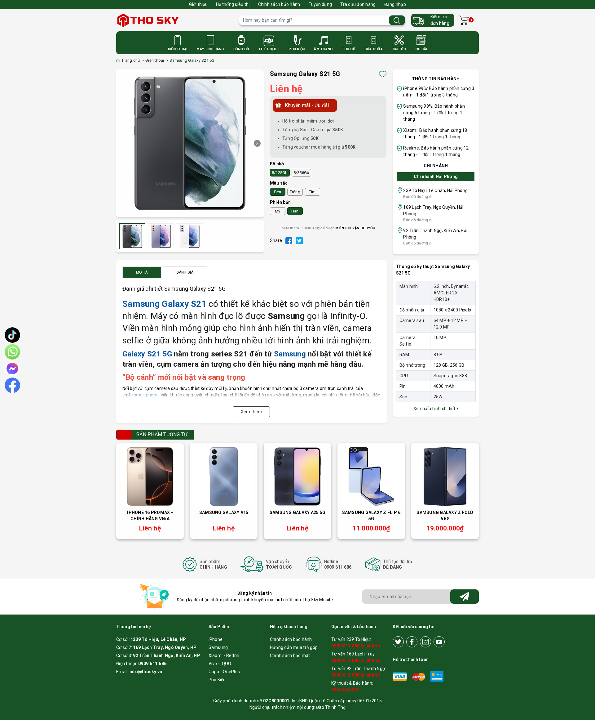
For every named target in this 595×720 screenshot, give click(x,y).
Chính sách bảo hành (279, 4)
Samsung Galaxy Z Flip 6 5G (371, 515)
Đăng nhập (395, 4)
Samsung (290, 354)
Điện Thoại (177, 49)
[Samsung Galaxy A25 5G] (297, 476)
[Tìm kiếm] (397, 20)
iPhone (216, 639)
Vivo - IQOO (220, 663)
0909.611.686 (152, 663)
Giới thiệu (198, 4)
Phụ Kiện (297, 49)
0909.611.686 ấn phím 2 (356, 660)
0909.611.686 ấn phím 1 (356, 645)
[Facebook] (411, 641)
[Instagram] (425, 641)
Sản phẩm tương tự (161, 434)
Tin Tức (399, 49)
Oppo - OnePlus (224, 671)
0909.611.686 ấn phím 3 (356, 675)
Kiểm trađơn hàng (439, 20)
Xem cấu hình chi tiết (434, 408)
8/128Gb (280, 172)
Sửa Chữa (373, 49)
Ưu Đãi (421, 49)
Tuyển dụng (320, 4)
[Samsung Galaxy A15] (223, 476)
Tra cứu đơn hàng (358, 4)
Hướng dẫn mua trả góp (294, 647)
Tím (312, 192)
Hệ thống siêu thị (232, 4)
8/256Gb (301, 172)
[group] (190, 143)
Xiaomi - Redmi (224, 655)
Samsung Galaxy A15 (224, 512)
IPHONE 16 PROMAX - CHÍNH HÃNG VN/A (150, 515)
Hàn (295, 211)
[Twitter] (398, 641)
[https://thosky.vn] (174, 20)
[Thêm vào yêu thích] (382, 74)
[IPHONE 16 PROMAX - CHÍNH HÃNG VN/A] (150, 476)
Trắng (295, 192)
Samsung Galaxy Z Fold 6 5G (444, 515)
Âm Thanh (323, 49)
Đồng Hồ (241, 49)
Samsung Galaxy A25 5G (297, 512)
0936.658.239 (345, 689)
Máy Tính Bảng (210, 49)
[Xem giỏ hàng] (464, 20)
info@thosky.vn (146, 671)
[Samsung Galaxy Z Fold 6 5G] (445, 476)
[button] (257, 143)
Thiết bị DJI (268, 49)
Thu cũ (348, 49)
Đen (277, 192)
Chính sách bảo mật (290, 655)
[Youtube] (439, 641)
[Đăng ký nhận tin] (464, 596)
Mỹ (277, 211)
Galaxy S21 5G (147, 354)
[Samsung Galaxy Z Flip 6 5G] (371, 476)
